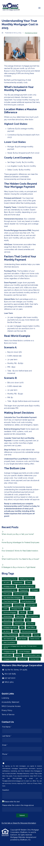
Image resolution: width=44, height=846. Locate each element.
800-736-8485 (10, 674)
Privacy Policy (7, 710)
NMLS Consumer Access (11, 706)
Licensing (5, 698)
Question (5, 790)
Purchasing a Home (31, 33)
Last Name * (6, 736)
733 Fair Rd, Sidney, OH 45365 (16, 670)
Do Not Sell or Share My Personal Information (19, 823)
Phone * (5, 754)
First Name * (6, 727)
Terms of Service (8, 714)
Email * (4, 745)
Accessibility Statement (10, 702)
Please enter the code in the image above (18, 805)
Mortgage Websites (18, 837)
